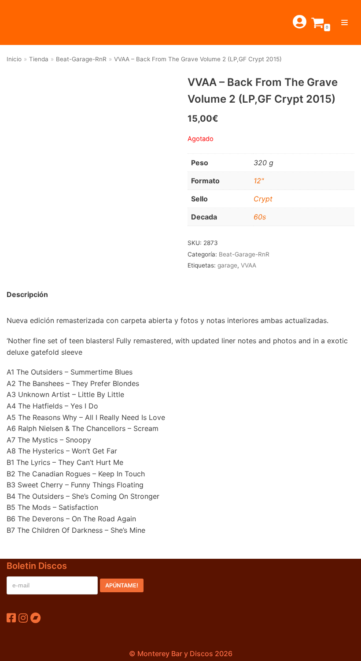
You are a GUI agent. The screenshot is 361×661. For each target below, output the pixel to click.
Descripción (27, 294)
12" (259, 180)
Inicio (14, 59)
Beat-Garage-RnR (81, 59)
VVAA (248, 265)
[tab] (27, 295)
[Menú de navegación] (344, 22)
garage (227, 265)
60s (260, 216)
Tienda (38, 59)
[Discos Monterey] (26, 22)
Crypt (263, 198)
